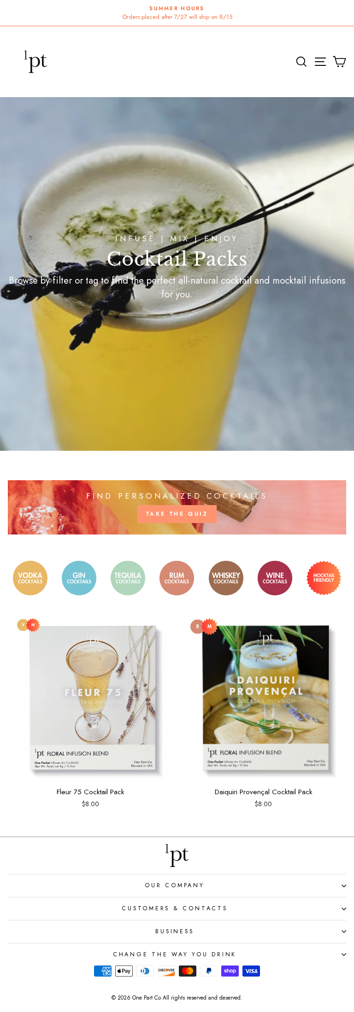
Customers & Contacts (174, 908)
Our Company (174, 885)
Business (174, 931)
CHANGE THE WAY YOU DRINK (174, 954)
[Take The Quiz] (177, 507)
